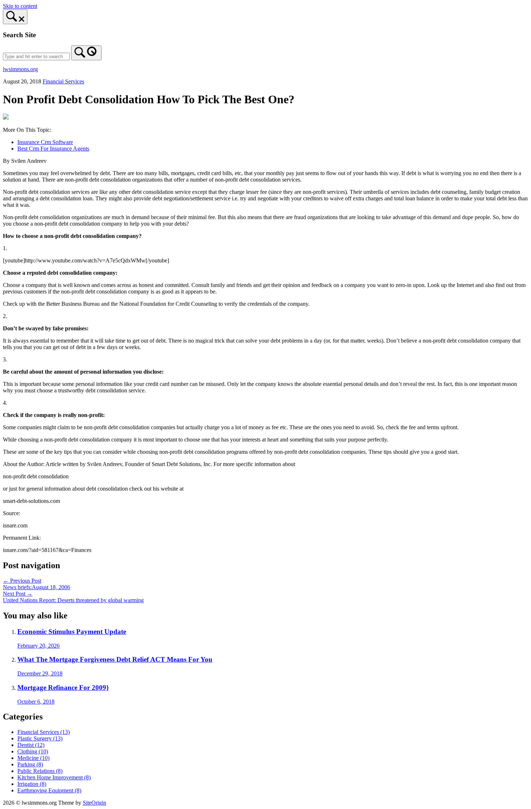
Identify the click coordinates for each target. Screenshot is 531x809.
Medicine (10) (33, 758)
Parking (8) (30, 764)
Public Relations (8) (39, 771)
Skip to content (20, 6)
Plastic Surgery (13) (39, 738)
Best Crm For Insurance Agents (53, 148)
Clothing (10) (32, 751)
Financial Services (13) (43, 732)
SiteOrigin (94, 803)
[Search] (86, 52)
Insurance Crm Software (45, 142)
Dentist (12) (30, 745)
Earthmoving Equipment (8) (49, 790)
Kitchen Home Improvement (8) (54, 777)
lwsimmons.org (20, 69)
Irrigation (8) (31, 784)
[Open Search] (15, 16)
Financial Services (63, 81)
